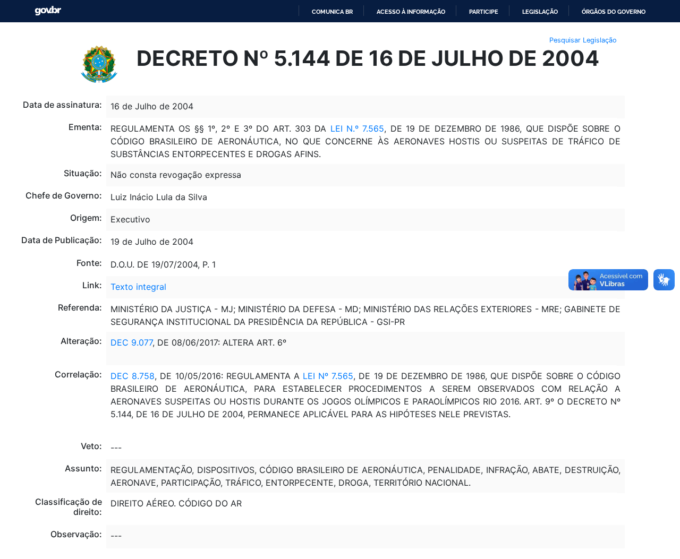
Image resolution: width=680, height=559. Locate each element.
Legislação (540, 11)
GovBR (48, 11)
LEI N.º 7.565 (357, 128)
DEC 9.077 (131, 342)
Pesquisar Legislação (583, 40)
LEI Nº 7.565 (326, 376)
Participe (483, 11)
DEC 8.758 (132, 376)
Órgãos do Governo (613, 11)
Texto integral (138, 286)
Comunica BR (332, 11)
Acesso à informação (411, 11)
